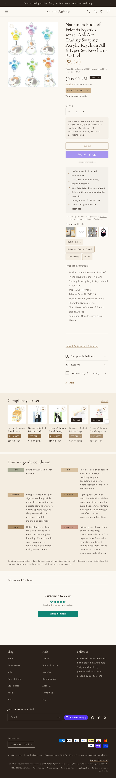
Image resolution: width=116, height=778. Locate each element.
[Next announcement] (110, 3)
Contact (104, 764)
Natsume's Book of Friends (80, 249)
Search (45, 658)
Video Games (14, 665)
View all (104, 401)
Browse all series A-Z (99, 760)
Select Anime (25, 768)
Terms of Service (50, 665)
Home (10, 658)
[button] (6, 11)
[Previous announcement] (6, 3)
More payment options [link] (87, 162)
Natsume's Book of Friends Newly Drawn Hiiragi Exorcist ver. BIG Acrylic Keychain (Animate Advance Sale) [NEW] (58, 429)
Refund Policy (97, 219)
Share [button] (71, 382)
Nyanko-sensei (74, 241)
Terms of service (67, 768)
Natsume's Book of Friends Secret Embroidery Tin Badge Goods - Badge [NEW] (16, 429)
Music (10, 692)
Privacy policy (52, 768)
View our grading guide (76, 96)
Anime (11, 672)
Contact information (100, 768)
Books (11, 699)
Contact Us (47, 692)
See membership (76, 134)
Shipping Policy (83, 219)
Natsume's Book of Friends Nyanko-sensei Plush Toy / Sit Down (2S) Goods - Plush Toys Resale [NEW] (99, 429)
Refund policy (49, 679)
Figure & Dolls (14, 679)
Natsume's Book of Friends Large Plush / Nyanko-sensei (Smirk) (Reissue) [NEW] (78, 429)
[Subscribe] (58, 717)
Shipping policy (83, 768)
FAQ (44, 699)
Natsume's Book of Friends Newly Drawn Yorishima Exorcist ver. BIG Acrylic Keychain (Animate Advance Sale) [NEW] (37, 429)
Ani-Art (87, 256)
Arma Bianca (73, 256)
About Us (47, 685)
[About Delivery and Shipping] (82, 346)
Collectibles (13, 685)
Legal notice (103, 771)
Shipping (69, 84)
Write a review (58, 613)
